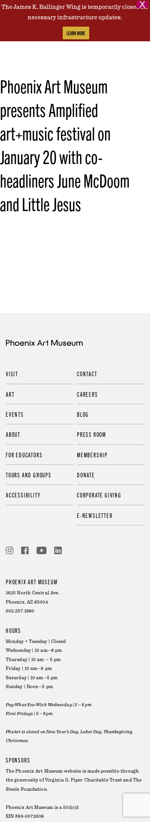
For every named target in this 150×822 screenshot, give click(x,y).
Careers (87, 394)
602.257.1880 (20, 611)
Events (15, 414)
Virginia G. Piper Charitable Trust (83, 780)
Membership (92, 454)
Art (10, 394)
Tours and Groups (29, 475)
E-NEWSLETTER (95, 515)
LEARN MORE (76, 33)
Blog (83, 414)
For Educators (24, 454)
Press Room (91, 434)
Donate (86, 475)
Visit (12, 373)
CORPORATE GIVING (99, 495)
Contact (87, 373)
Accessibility (23, 495)
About (13, 434)
